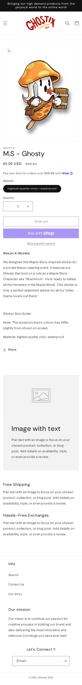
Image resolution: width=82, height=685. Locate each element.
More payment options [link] (41, 243)
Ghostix (42, 677)
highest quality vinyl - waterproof (34, 189)
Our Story (15, 594)
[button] (5, 23)
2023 (50, 677)
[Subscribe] (65, 661)
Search (13, 575)
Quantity (8, 197)
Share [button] (12, 349)
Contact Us (16, 584)
